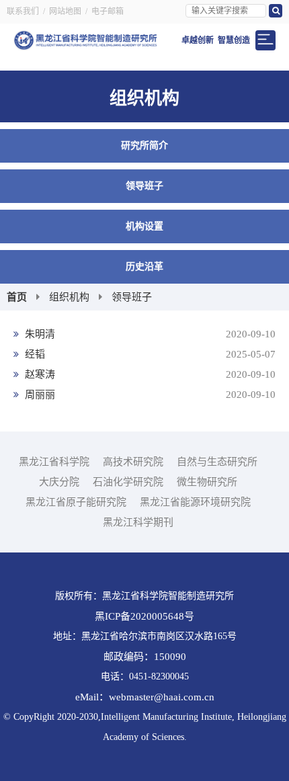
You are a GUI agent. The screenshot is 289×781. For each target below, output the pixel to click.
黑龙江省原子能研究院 (76, 502)
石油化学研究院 (128, 482)
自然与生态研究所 (217, 461)
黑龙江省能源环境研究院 (195, 502)
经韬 (149, 354)
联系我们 (23, 11)
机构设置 (144, 226)
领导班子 (144, 186)
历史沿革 (144, 266)
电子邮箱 (107, 11)
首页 (17, 297)
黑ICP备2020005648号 (144, 616)
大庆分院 (59, 482)
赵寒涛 (149, 374)
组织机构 (69, 297)
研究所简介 (144, 145)
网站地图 (65, 11)
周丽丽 (149, 394)
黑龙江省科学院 (54, 461)
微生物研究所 (207, 482)
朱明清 (149, 334)
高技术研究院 (133, 461)
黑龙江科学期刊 (138, 522)
